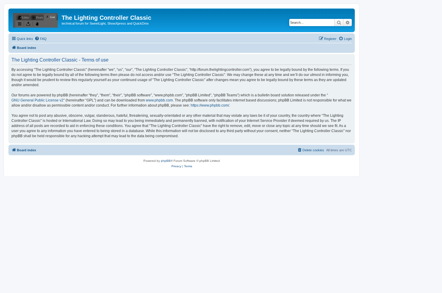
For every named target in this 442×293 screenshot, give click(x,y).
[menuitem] (41, 38)
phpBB (165, 160)
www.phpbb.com (159, 100)
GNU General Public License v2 (37, 100)
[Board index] (36, 19)
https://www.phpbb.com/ (210, 105)
